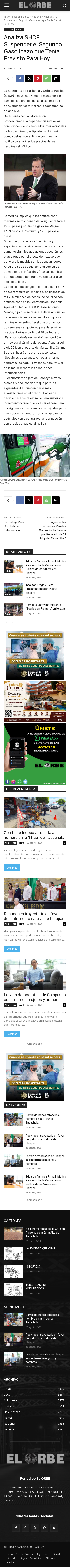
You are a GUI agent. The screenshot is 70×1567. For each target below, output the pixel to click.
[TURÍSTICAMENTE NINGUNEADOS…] (13, 1289)
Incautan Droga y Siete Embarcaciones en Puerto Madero (41, 588)
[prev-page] (6, 622)
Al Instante (10, 842)
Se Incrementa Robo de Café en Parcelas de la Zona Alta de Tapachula (45, 1232)
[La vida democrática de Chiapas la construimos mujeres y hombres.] (35, 974)
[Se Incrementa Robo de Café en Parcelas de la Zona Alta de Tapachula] (13, 1233)
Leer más (12, 867)
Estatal (8, 571)
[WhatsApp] (47, 78)
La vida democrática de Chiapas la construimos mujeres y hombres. (35, 997)
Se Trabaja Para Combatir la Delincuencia (14, 526)
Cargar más (33, 1043)
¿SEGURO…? (33, 1266)
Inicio (7, 16)
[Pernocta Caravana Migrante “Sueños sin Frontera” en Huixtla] (13, 609)
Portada (19, 29)
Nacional (36, 16)
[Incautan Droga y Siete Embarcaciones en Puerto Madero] (13, 589)
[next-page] (12, 622)
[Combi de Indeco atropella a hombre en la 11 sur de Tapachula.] (35, 812)
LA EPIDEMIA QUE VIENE (40, 1248)
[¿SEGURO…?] (13, 1271)
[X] (29, 78)
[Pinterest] (38, 78)
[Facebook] (20, 78)
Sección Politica (20, 16)
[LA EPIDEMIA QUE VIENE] (13, 1253)
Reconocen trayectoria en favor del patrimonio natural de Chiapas (34, 916)
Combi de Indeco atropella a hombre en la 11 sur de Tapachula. (34, 835)
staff (21, 842)
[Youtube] (54, 1528)
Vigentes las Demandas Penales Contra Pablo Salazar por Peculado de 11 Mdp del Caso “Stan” (52, 530)
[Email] (56, 78)
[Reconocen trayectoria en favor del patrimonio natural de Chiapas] (35, 893)
